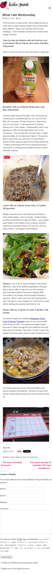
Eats (19, 18)
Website (3, 502)
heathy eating (9, 457)
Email (3, 496)
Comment (4, 509)
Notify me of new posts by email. (16, 569)
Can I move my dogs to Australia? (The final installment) (40, 465)
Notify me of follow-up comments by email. (20, 563)
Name (3, 489)
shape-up (18, 457)
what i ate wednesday (30, 457)
